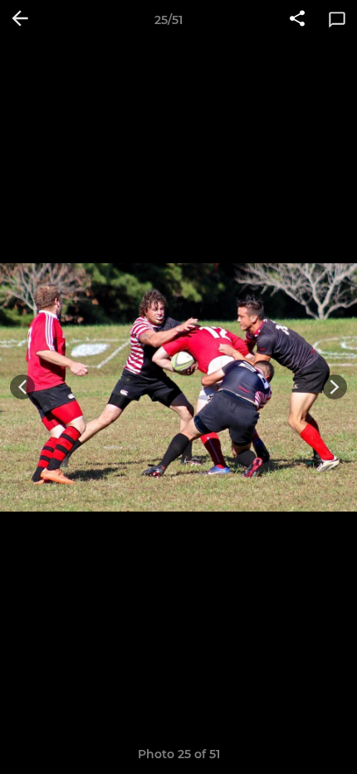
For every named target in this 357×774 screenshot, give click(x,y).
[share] (297, 20)
